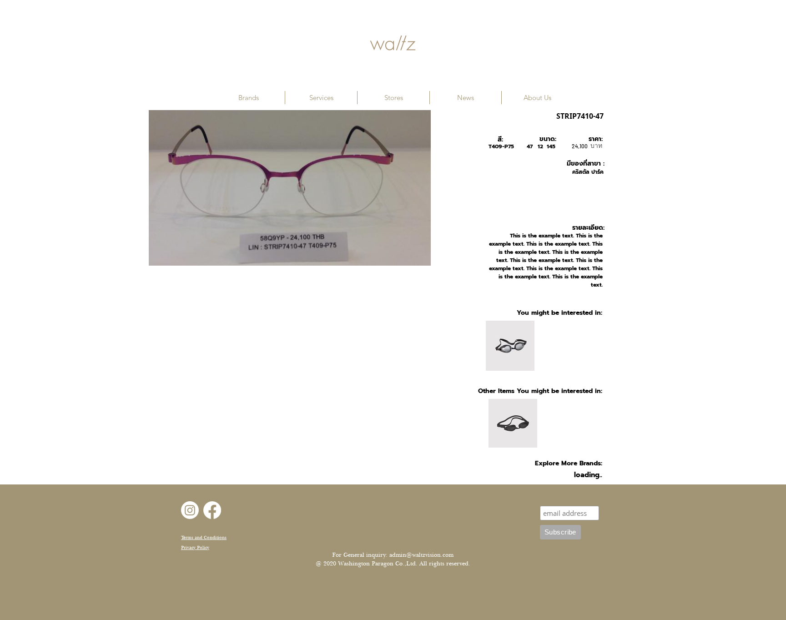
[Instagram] (190, 510)
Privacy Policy (195, 547)
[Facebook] (212, 510)
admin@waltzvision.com (421, 555)
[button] (248, 97)
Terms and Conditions (204, 537)
